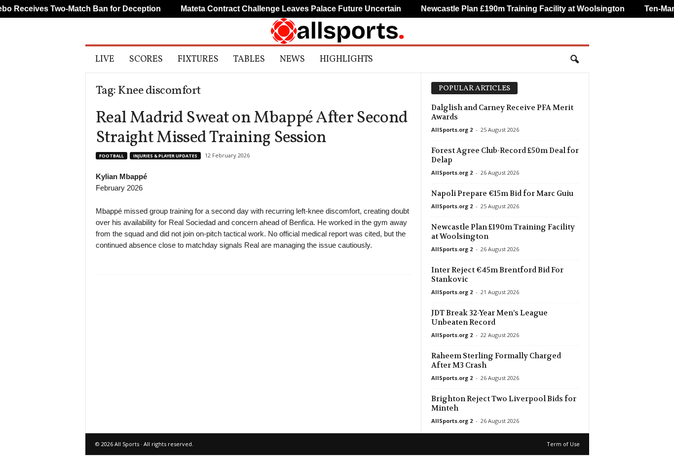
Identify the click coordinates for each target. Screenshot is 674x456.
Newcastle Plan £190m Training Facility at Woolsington (503, 231)
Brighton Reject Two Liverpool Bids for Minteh (503, 403)
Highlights (346, 59)
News (292, 59)
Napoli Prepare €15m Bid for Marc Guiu (502, 193)
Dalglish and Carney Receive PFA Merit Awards (502, 112)
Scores (146, 59)
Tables (249, 59)
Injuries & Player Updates (165, 155)
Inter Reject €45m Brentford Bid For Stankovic (497, 274)
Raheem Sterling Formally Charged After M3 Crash (496, 360)
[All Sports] (337, 31)
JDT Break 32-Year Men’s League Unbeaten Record (489, 317)
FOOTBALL (111, 155)
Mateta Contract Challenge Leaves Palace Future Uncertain (279, 8)
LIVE (104, 59)
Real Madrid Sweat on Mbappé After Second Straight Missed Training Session (252, 128)
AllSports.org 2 (452, 129)
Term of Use (563, 444)
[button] (574, 60)
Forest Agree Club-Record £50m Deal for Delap (505, 155)
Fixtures (198, 59)
